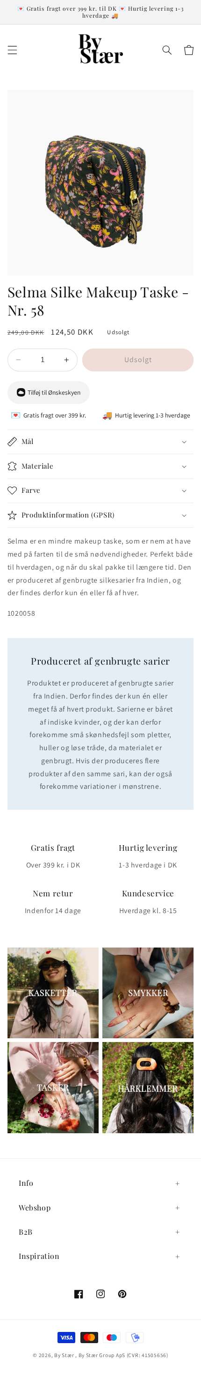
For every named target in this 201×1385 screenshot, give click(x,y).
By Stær (64, 1354)
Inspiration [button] (39, 1256)
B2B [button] (26, 1232)
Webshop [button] (34, 1207)
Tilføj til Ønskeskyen (54, 392)
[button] (12, 50)
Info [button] (26, 1183)
